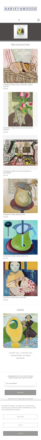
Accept (20, 433)
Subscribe (20, 392)
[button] (19, 20)
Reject (20, 425)
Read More (20, 417)
